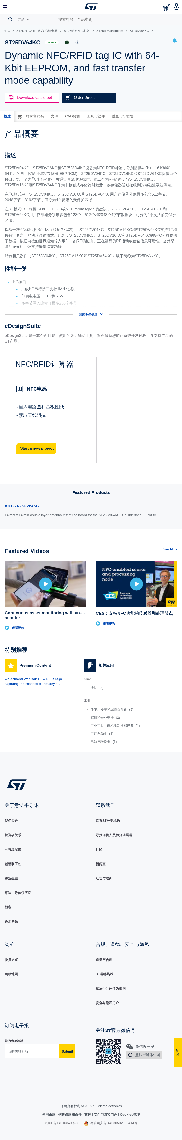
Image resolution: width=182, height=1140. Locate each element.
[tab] (7, 116)
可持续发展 (13, 849)
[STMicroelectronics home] (91, 6)
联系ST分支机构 (108, 820)
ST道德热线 (104, 974)
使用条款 (49, 1114)
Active (51, 42)
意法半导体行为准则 (111, 988)
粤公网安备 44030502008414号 (113, 1123)
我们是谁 (11, 820)
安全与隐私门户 (107, 1003)
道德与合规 (104, 960)
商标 (87, 1114)
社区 (99, 849)
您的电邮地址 (14, 1041)
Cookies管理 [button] (129, 1114)
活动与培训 (104, 878)
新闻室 (101, 864)
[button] (5, 6)
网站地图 (11, 974)
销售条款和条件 (69, 1114)
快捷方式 (11, 960)
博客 (8, 907)
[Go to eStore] (167, 7)
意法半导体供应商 (18, 893)
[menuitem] (119, 688)
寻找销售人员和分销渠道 (114, 835)
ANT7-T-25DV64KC (22, 506)
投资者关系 (13, 835)
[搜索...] (10, 19)
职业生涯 (11, 878)
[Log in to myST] (177, 7)
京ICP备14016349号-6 (61, 1123)
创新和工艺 (13, 864)
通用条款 (11, 921)
